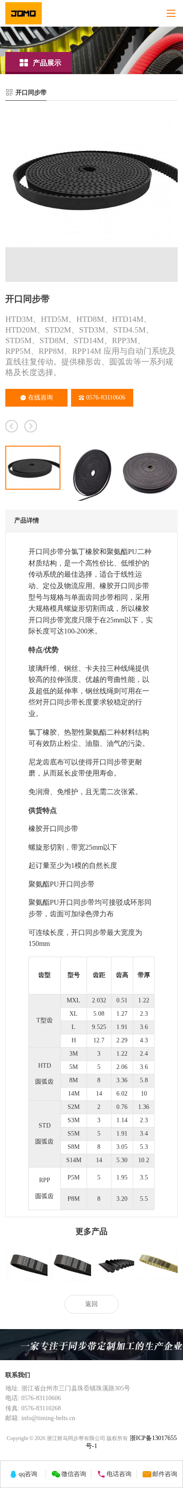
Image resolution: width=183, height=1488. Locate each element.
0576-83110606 (105, 397)
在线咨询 (40, 397)
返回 (91, 1304)
